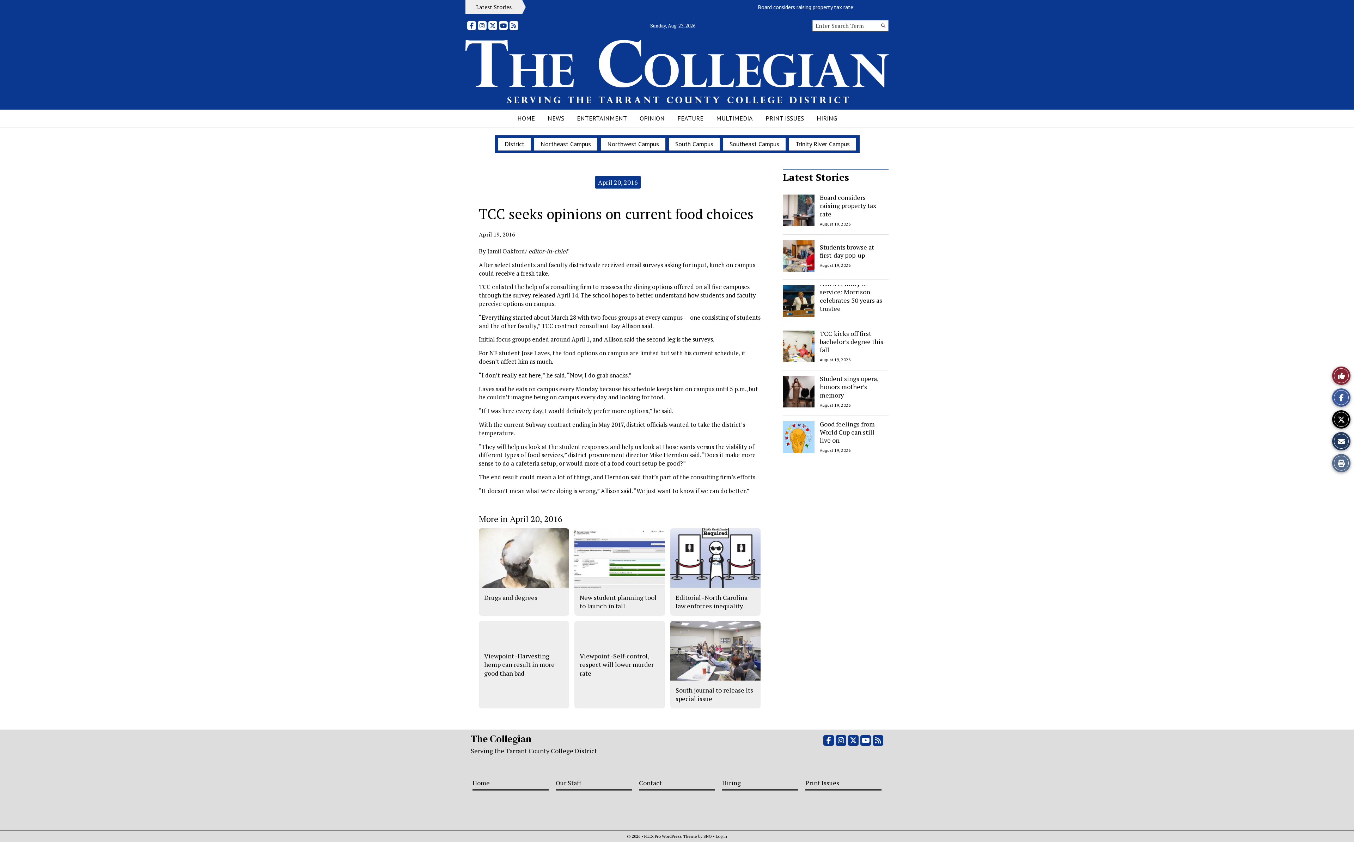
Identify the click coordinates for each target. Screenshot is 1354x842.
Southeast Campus (754, 144)
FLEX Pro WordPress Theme (670, 836)
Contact (650, 783)
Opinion (652, 118)
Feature (690, 118)
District (514, 144)
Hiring (827, 118)
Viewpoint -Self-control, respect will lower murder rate (617, 664)
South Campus (694, 144)
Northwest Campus (633, 144)
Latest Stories (816, 177)
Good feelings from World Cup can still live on (847, 432)
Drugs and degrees (510, 597)
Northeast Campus (566, 144)
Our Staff (568, 783)
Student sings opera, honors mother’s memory (849, 386)
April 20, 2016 (618, 182)
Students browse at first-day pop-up (847, 250)
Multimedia (734, 118)
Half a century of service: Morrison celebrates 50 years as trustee (851, 296)
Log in (721, 836)
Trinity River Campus (822, 144)
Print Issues (785, 118)
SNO (707, 836)
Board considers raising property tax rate (786, 7)
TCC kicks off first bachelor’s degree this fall (851, 341)
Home (526, 118)
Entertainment (602, 118)
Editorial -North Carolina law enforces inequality (712, 601)
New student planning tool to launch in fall (618, 601)
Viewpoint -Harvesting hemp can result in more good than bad (519, 664)
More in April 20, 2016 (520, 518)
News (556, 118)
